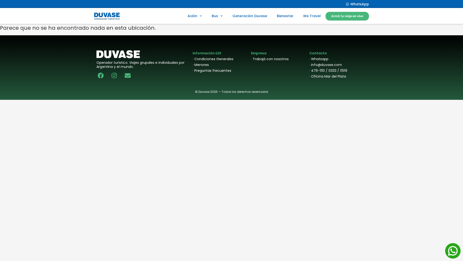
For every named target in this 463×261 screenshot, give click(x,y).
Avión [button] (192, 16)
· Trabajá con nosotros (270, 59)
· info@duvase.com (325, 64)
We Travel (312, 16)
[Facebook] (100, 75)
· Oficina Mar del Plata (327, 76)
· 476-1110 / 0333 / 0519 (328, 70)
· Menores (201, 64)
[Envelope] (127, 75)
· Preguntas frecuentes (212, 70)
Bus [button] (215, 16)
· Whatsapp (318, 59)
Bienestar (285, 16)
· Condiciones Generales (213, 59)
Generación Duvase (249, 16)
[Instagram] (114, 75)
